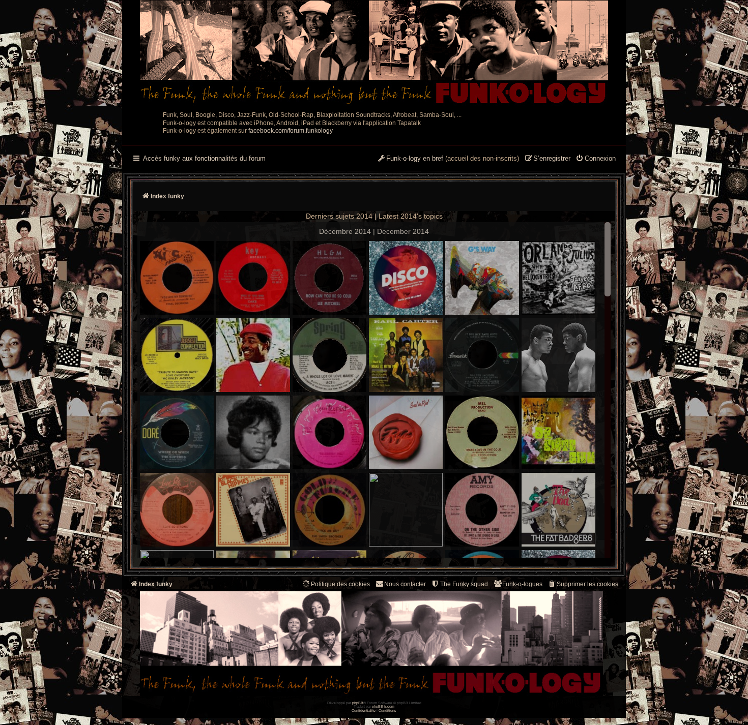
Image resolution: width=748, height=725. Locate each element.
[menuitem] (596, 159)
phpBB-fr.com (383, 706)
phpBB (357, 703)
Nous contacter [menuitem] (405, 584)
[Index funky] (374, 53)
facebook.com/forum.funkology (290, 130)
